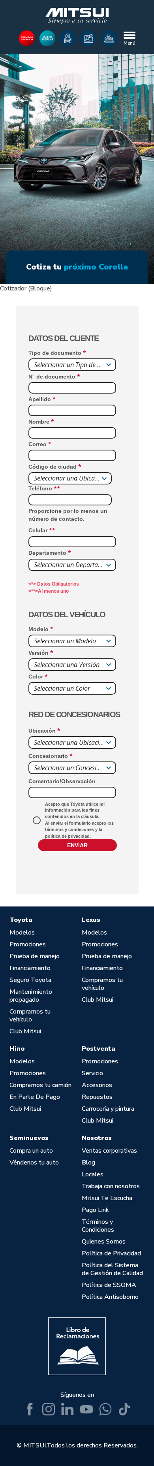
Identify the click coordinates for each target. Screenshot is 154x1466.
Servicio (92, 1073)
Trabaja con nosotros (111, 1186)
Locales (92, 1174)
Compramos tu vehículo (30, 1015)
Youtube (86, 1409)
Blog (88, 1162)
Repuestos (97, 1097)
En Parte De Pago (34, 1097)
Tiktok (124, 1409)
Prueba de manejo (34, 956)
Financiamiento (30, 968)
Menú (129, 43)
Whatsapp (105, 1409)
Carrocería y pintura (108, 1109)
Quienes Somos (104, 1242)
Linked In (67, 1409)
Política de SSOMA (109, 1285)
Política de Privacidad (111, 1253)
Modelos (22, 933)
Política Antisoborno (110, 1297)
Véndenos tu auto (34, 1162)
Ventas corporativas (109, 1151)
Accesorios (97, 1085)
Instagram (48, 1409)
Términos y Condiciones (98, 1226)
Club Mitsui (25, 1031)
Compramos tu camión (40, 1085)
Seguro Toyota (30, 980)
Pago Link (95, 1210)
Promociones (27, 944)
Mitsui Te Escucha (107, 1198)
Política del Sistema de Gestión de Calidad (112, 1269)
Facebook (29, 1409)
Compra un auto (31, 1151)
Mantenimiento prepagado (30, 996)
